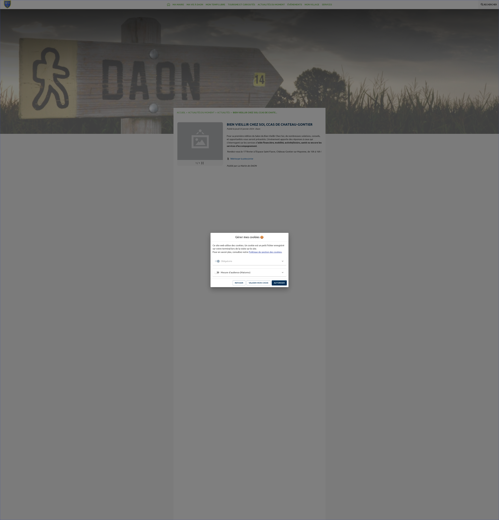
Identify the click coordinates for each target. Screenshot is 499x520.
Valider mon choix (258, 283)
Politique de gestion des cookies (265, 252)
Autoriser (279, 283)
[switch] (215, 272)
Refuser (239, 283)
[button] (249, 261)
